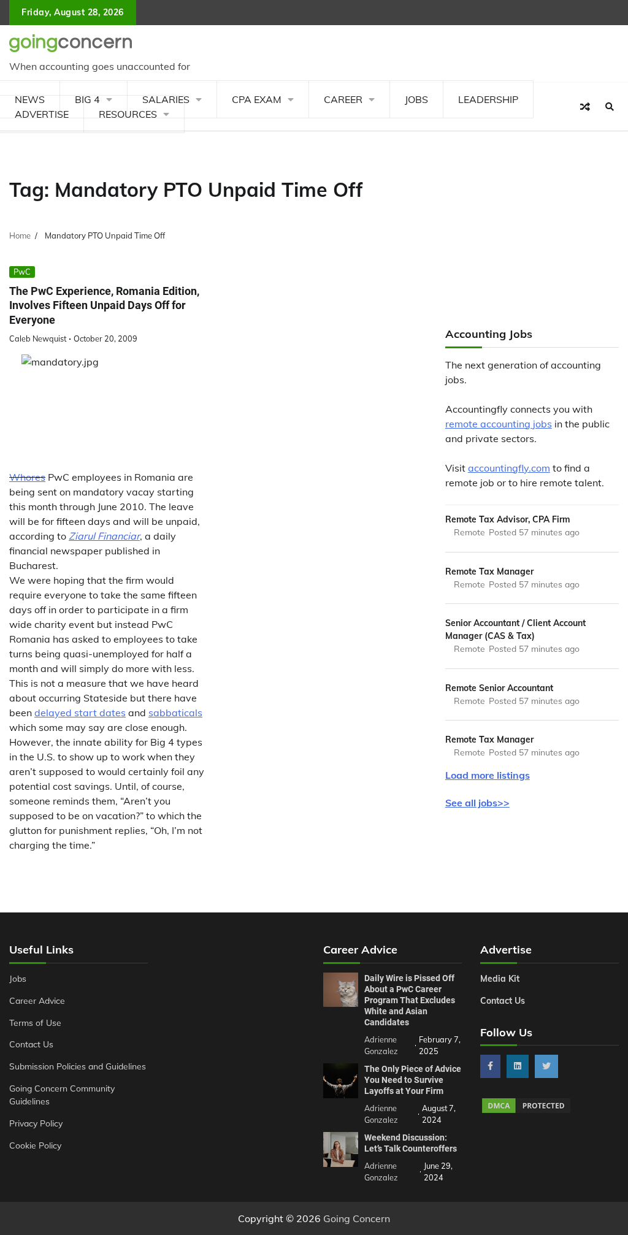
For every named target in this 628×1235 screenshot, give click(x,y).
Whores (27, 477)
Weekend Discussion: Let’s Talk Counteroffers (410, 1143)
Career (343, 99)
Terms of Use (35, 1022)
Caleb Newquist (37, 338)
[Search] (609, 107)
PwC (22, 272)
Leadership (488, 99)
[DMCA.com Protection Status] (526, 1111)
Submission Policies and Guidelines (77, 1066)
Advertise (42, 114)
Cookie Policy (35, 1145)
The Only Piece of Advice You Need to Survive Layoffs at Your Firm (412, 1080)
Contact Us (31, 1044)
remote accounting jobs (498, 424)
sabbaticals (175, 712)
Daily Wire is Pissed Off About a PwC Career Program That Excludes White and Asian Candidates (409, 1000)
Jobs (416, 99)
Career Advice (37, 1000)
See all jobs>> (477, 803)
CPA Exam (256, 99)
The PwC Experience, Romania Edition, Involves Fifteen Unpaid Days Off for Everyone (104, 305)
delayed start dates (80, 712)
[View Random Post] (585, 107)
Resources (128, 114)
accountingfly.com (509, 468)
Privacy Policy (36, 1123)
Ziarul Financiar (104, 536)
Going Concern (356, 1218)
